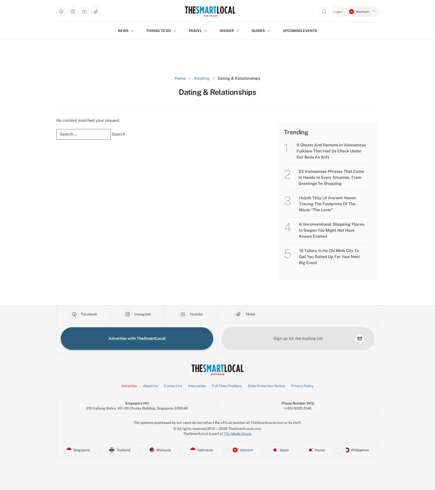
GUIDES (258, 31)
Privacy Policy (302, 386)
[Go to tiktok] (96, 11)
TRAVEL (195, 31)
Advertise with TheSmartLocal (137, 338)
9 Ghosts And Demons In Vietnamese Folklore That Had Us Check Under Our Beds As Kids (331, 151)
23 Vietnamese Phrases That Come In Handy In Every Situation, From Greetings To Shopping (331, 177)
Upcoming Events (300, 31)
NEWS (123, 31)
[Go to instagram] (73, 11)
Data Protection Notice (266, 386)
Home (180, 78)
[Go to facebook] (61, 11)
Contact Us (173, 386)
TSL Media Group (237, 434)
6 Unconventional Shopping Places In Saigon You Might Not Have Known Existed (331, 230)
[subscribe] (359, 338)
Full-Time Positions (227, 386)
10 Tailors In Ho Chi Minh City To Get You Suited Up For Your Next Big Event (329, 256)
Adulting (202, 78)
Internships (197, 386)
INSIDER (227, 31)
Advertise (129, 386)
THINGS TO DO (158, 31)
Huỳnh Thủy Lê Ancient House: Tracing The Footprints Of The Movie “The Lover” (327, 203)
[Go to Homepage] (210, 11)
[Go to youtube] (84, 11)
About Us (150, 386)
